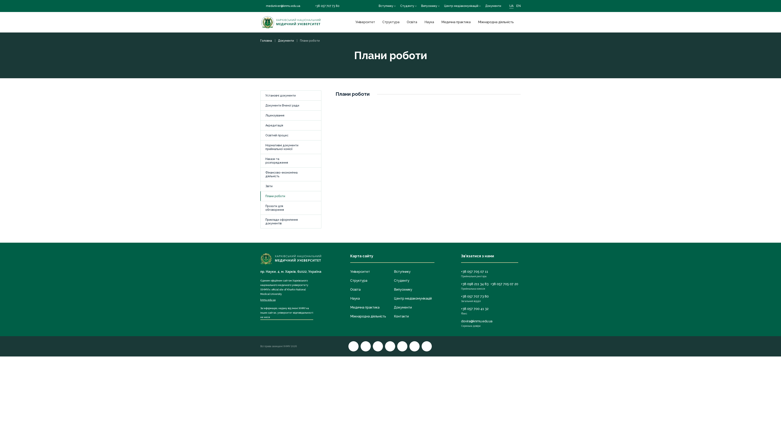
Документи (493, 6)
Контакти (401, 316)
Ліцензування (274, 115)
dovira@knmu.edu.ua (476, 321)
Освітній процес (276, 135)
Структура (390, 22)
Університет (365, 22)
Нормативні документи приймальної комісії (281, 147)
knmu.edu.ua (268, 300)
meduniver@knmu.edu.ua (283, 6)
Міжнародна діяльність (496, 22)
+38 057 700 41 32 (475, 309)
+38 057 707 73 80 (327, 6)
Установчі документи (280, 95)
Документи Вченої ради (282, 105)
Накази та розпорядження (276, 160)
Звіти (269, 186)
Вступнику (386, 6)
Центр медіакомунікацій (461, 6)
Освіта (412, 22)
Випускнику (429, 6)
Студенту (407, 6)
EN (518, 6)
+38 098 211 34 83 (475, 284)
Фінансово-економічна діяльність (281, 174)
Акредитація (274, 125)
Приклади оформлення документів (281, 221)
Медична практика (456, 22)
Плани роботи (275, 196)
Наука (429, 22)
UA (511, 6)
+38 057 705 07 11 (474, 272)
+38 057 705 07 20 (504, 284)
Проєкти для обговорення (274, 207)
